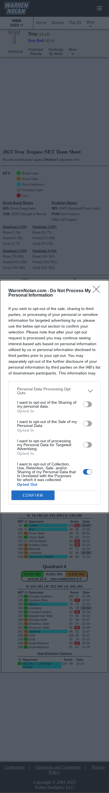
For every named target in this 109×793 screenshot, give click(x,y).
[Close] (98, 291)
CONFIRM (33, 495)
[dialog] (54, 396)
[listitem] (54, 391)
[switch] (87, 404)
